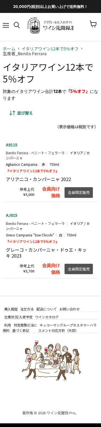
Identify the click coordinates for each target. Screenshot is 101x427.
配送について (46, 309)
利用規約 (7, 327)
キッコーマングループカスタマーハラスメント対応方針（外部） (67, 327)
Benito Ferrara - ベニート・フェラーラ (35, 152)
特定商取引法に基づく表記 (24, 327)
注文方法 (27, 309)
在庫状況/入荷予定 (18, 316)
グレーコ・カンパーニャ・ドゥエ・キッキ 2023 (46, 252)
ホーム (9, 48)
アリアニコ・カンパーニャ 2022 (38, 179)
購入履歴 (11, 309)
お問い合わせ (69, 309)
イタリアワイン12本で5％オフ (50, 48)
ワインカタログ (47, 316)
